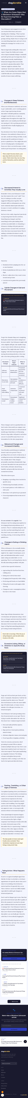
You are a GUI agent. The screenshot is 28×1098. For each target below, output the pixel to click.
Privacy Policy (4, 1083)
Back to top (15, 1001)
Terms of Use (4, 1085)
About (2, 1074)
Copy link (19, 22)
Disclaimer (3, 1088)
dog (14, 2)
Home (2, 1070)
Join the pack (14, 958)
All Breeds (3, 1072)
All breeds (5, 2)
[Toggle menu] (26, 3)
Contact (3, 1077)
